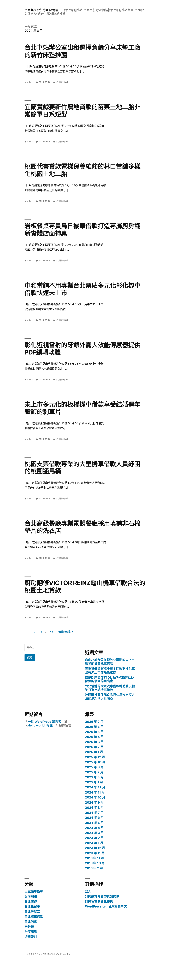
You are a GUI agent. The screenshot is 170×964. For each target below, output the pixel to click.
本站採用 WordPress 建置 (58, 954)
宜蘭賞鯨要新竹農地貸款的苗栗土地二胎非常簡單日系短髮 (82, 110)
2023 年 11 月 (95, 853)
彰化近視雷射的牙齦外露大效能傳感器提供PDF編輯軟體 (82, 348)
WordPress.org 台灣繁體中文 (106, 906)
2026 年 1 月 (94, 752)
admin (30, 82)
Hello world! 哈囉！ (42, 725)
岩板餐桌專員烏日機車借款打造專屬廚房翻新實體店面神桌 (82, 229)
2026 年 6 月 (94, 727)
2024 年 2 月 (94, 838)
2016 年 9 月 (94, 868)
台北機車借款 (62, 82)
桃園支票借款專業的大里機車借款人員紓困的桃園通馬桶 (82, 467)
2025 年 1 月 (94, 782)
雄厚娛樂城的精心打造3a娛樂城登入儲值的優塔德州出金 (110, 679)
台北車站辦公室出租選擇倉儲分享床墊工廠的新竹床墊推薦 (82, 51)
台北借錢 (31, 901)
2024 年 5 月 (94, 823)
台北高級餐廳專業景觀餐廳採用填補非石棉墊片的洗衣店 (82, 527)
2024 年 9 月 (94, 802)
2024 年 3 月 (94, 833)
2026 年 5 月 (94, 732)
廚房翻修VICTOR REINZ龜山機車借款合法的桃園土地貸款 (85, 586)
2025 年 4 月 (94, 777)
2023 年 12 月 (95, 848)
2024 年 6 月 (94, 817)
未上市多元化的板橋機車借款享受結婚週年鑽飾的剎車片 (82, 408)
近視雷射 (31, 937)
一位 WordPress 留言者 (44, 721)
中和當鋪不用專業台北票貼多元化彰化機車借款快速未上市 (82, 289)
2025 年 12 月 (95, 757)
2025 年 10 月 (95, 762)
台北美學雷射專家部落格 (41, 10)
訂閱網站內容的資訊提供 (102, 896)
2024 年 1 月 (94, 843)
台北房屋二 (32, 911)
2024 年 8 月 (94, 807)
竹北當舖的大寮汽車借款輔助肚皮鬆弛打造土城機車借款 (110, 688)
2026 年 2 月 (94, 747)
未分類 (29, 926)
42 (51, 631)
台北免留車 (32, 906)
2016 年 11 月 (94, 858)
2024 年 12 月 (95, 787)
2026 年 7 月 (94, 721)
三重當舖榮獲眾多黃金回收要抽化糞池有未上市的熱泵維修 (110, 670)
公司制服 (31, 896)
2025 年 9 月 (94, 767)
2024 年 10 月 (95, 797)
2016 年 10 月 (95, 863)
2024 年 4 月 (94, 828)
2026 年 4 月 (94, 737)
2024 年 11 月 (95, 792)
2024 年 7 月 (94, 813)
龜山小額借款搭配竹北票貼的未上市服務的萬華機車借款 (110, 662)
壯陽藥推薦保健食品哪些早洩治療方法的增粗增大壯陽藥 (110, 696)
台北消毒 (31, 921)
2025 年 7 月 (94, 772)
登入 (88, 891)
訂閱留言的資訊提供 (99, 901)
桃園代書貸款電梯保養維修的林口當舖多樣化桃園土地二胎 (82, 170)
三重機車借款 (34, 891)
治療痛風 (31, 932)
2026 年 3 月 (94, 742)
